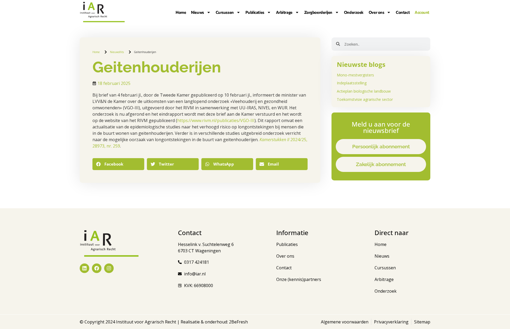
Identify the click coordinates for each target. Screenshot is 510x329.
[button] (118, 164)
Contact (403, 12)
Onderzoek (354, 12)
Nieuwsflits (117, 52)
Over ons (376, 12)
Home (181, 12)
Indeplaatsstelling (352, 82)
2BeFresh (238, 322)
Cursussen (225, 12)
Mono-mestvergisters (355, 74)
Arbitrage (284, 12)
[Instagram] (109, 268)
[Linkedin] (84, 268)
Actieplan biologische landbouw (364, 91)
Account (422, 12)
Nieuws (197, 12)
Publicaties (254, 12)
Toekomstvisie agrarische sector (365, 99)
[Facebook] (96, 268)
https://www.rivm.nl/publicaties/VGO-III (215, 120)
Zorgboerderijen (318, 12)
